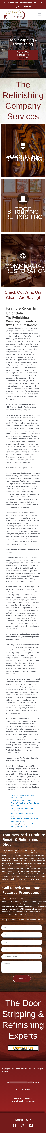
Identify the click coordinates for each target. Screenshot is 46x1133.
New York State (24, 827)
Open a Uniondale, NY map (21, 800)
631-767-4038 (23, 1089)
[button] (39, 15)
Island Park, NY (20, 1101)
